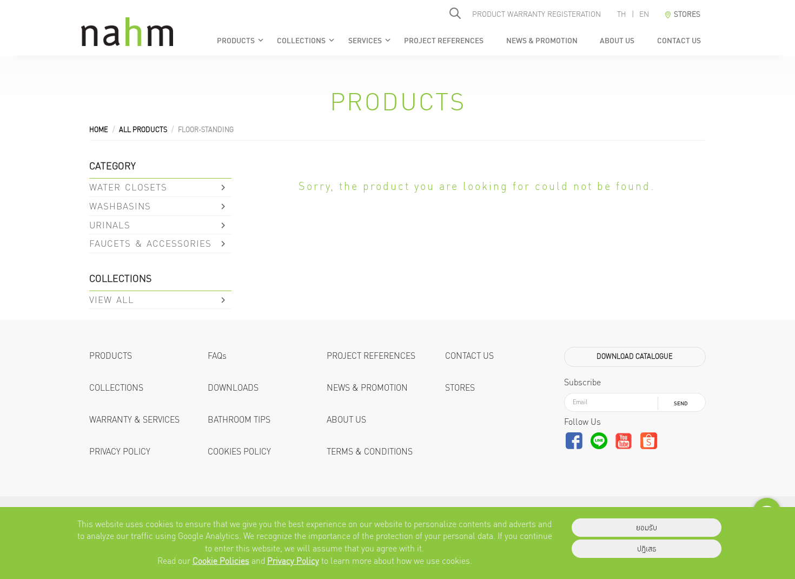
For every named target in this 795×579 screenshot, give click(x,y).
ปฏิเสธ (647, 549)
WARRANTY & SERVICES (134, 419)
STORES (460, 387)
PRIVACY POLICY (119, 451)
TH (621, 14)
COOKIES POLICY (239, 451)
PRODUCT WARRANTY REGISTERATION (536, 14)
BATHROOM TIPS (239, 419)
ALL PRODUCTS (143, 129)
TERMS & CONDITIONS (370, 451)
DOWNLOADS (233, 387)
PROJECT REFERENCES (443, 41)
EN (644, 14)
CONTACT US (678, 41)
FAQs (217, 356)
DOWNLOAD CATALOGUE (635, 356)
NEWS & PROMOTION (541, 41)
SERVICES (370, 41)
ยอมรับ (646, 528)
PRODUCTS (240, 41)
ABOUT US (617, 41)
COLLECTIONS (306, 41)
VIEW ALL (111, 299)
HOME (98, 129)
